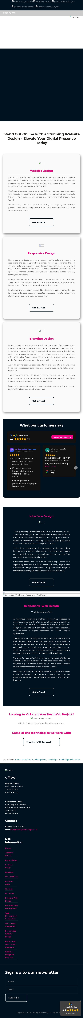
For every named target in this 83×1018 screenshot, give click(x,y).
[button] (7, 468)
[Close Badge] (80, 1001)
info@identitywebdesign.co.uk (24, 830)
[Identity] (65, 13)
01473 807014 (9, 13)
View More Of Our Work (38, 742)
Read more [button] (50, 466)
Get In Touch (38, 222)
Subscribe (13, 998)
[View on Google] (47, 450)
